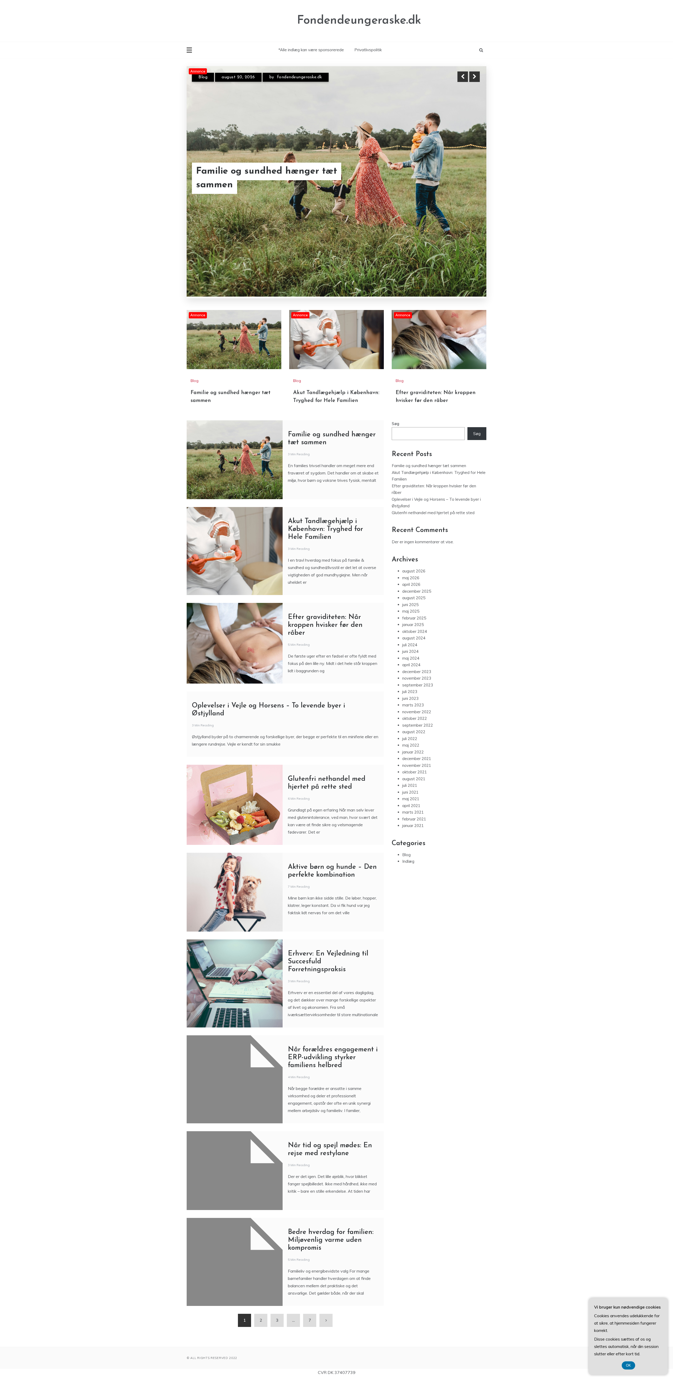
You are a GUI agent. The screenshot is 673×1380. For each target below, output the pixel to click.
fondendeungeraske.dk (294, 82)
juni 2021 (410, 761)
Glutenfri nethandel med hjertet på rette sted (433, 481)
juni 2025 (410, 573)
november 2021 (416, 734)
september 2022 (417, 694)
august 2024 (413, 606)
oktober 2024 (414, 600)
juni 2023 (410, 667)
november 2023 (416, 647)
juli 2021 (409, 754)
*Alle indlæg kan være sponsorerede (311, 49)
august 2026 (413, 539)
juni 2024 (410, 620)
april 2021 (411, 774)
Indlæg (408, 830)
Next (474, 76)
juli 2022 (409, 707)
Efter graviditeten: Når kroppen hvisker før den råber (283, 185)
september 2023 (417, 654)
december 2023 (416, 640)
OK (628, 1365)
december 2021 (416, 727)
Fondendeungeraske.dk (359, 21)
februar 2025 (414, 587)
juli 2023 (409, 660)
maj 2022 (410, 714)
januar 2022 (413, 721)
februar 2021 (414, 787)
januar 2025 (413, 593)
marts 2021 (413, 781)
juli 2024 (409, 613)
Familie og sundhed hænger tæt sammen (429, 434)
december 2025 (416, 560)
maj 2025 (410, 580)
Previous (462, 76)
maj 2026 (410, 546)
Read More (465, 185)
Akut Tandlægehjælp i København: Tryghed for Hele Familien (325, 498)
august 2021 (413, 747)
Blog (202, 82)
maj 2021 (410, 767)
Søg (395, 392)
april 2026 (411, 553)
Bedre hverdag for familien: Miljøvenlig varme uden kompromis (331, 1209)
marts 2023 (413, 673)
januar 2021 (413, 794)
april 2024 (411, 633)
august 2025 (413, 566)
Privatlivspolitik (368, 49)
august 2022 (413, 700)
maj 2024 (410, 627)
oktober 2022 (414, 687)
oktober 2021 (414, 740)
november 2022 (416, 680)
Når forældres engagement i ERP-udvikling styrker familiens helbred (333, 1026)
